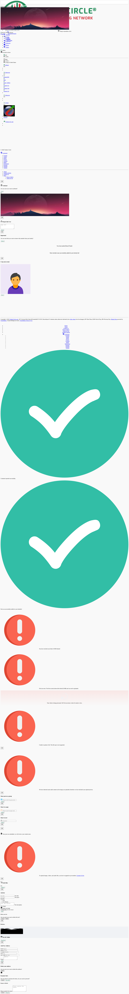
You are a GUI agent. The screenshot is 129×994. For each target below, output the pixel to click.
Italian (5, 162)
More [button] (5, 175)
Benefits (2, 899)
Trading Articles (7, 173)
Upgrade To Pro (80, 875)
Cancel (2, 918)
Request (7, 992)
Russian (5, 165)
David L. (3, 34)
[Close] (2, 181)
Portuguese (6, 163)
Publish (2, 887)
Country (2, 952)
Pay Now (3, 940)
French (5, 159)
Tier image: (3, 906)
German (5, 161)
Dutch (5, 158)
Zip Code (3, 955)
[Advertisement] (48, 137)
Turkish (5, 167)
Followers (7, 95)
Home (66, 325)
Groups (7, 102)
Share (2, 801)
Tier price (17, 897)
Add (2, 911)
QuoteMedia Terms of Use (26, 320)
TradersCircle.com (14, 319)
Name (2, 948)
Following (7, 72)
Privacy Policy (10, 177)
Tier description (18, 904)
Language (4, 153)
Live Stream (5, 902)
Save (2, 295)
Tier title (17, 895)
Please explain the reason (6, 991)
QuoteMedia (3, 320)
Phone (2, 950)
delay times (72, 319)
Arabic (5, 157)
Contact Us (6, 174)
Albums (7, 65)
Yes (2, 191)
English (5, 155)
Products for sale (9, 121)
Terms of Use (10, 178)
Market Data (114, 319)
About (5, 171)
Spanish (5, 166)
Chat (3, 900)
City (2, 953)
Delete (2, 241)
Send (2, 230)
